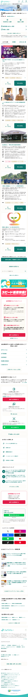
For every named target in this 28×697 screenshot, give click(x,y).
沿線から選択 (20, 22)
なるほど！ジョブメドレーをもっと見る (14, 591)
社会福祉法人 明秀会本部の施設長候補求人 (11, 144)
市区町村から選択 (7, 22)
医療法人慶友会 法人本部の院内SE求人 (11, 227)
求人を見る (20, 83)
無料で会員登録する (14, 335)
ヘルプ (22, 645)
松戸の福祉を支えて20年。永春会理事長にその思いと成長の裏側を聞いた (16, 572)
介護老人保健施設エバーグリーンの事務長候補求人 (13, 186)
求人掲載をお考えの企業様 (6, 654)
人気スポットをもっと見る (14, 369)
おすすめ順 (5, 42)
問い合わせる (14, 414)
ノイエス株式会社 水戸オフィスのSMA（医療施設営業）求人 (13, 103)
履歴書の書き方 (9, 451)
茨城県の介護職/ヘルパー (6, 603)
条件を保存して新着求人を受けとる (14, 33)
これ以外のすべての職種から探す (14, 623)
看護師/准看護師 (6, 617)
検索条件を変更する (14, 266)
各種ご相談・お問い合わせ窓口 (14, 664)
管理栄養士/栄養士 (6, 619)
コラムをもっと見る (14, 486)
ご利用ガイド (3, 645)
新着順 (14, 42)
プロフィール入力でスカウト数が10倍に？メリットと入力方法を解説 (16, 554)
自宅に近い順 (22, 42)
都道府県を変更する (10, 16)
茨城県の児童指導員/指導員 (17, 603)
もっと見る (25, 36)
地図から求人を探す (15, 434)
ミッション (3, 646)
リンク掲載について (15, 654)
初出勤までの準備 (9, 460)
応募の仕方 (8, 447)
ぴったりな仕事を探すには (11, 443)
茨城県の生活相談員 (5, 608)
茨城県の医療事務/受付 (6, 605)
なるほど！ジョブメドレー (10, 646)
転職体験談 (19, 646)
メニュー (26, 2)
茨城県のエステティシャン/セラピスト (18, 605)
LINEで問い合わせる (14, 515)
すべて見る (25, 638)
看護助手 (22, 617)
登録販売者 (16, 619)
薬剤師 (15, 617)
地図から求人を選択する (14, 275)
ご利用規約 (9, 645)
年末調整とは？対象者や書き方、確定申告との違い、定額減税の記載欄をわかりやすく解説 (17, 582)
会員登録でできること (14, 338)
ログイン (22, 2)
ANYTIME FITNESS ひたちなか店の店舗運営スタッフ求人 (13, 60)
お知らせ (23, 646)
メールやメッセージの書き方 (12, 456)
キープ (19, 2)
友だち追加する (15, 427)
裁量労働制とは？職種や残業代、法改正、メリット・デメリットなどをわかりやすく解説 (16, 564)
